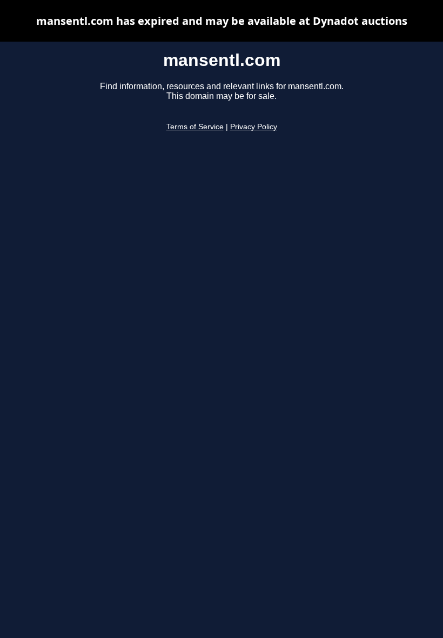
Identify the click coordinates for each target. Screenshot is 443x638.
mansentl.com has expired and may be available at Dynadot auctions (221, 21)
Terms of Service (195, 127)
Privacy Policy (253, 127)
